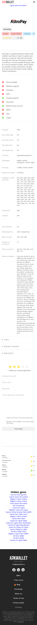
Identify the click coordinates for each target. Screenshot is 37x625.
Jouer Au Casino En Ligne (18, 527)
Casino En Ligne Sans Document (23, 4)
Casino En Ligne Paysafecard (18, 525)
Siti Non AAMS (18, 536)
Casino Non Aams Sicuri (18, 514)
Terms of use (18, 598)
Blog (18, 585)
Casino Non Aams (18, 518)
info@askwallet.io (18, 564)
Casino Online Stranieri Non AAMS (18, 512)
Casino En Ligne (19, 508)
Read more (21, 621)
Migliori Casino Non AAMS (18, 534)
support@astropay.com (24, 155)
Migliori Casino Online (18, 499)
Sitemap (18, 607)
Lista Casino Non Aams (18, 503)
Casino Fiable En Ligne (18, 529)
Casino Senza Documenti (18, 497)
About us (18, 594)
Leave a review (18, 44)
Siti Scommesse (18, 505)
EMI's (18, 575)
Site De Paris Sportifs (19, 495)
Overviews (18, 589)
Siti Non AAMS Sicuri (18, 531)
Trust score (18, 580)
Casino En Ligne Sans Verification (18, 523)
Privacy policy (18, 603)
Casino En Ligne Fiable (18, 521)
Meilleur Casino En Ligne (18, 510)
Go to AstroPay (18, 49)
